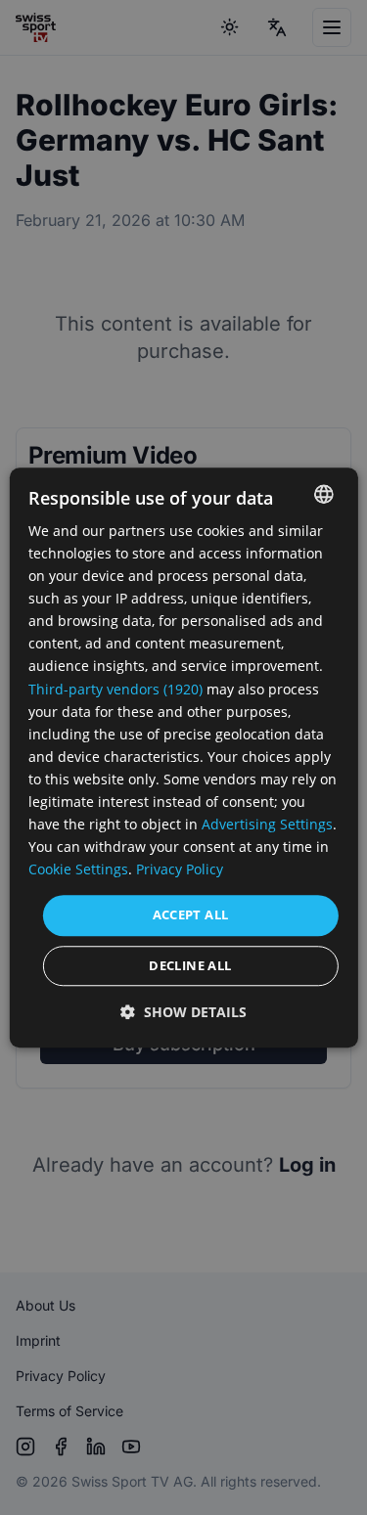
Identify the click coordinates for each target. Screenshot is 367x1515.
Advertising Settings (267, 824)
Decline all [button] (190, 965)
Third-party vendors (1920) (115, 689)
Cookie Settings (78, 870)
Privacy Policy (179, 870)
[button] (183, 1012)
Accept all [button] (191, 915)
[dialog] (183, 757)
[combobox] (324, 494)
